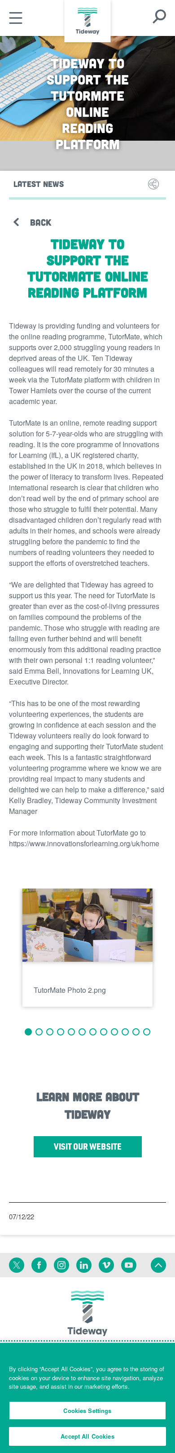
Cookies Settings (87, 1410)
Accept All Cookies (87, 1436)
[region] (87, 1398)
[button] (28, 1031)
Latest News (38, 184)
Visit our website (98, 1148)
